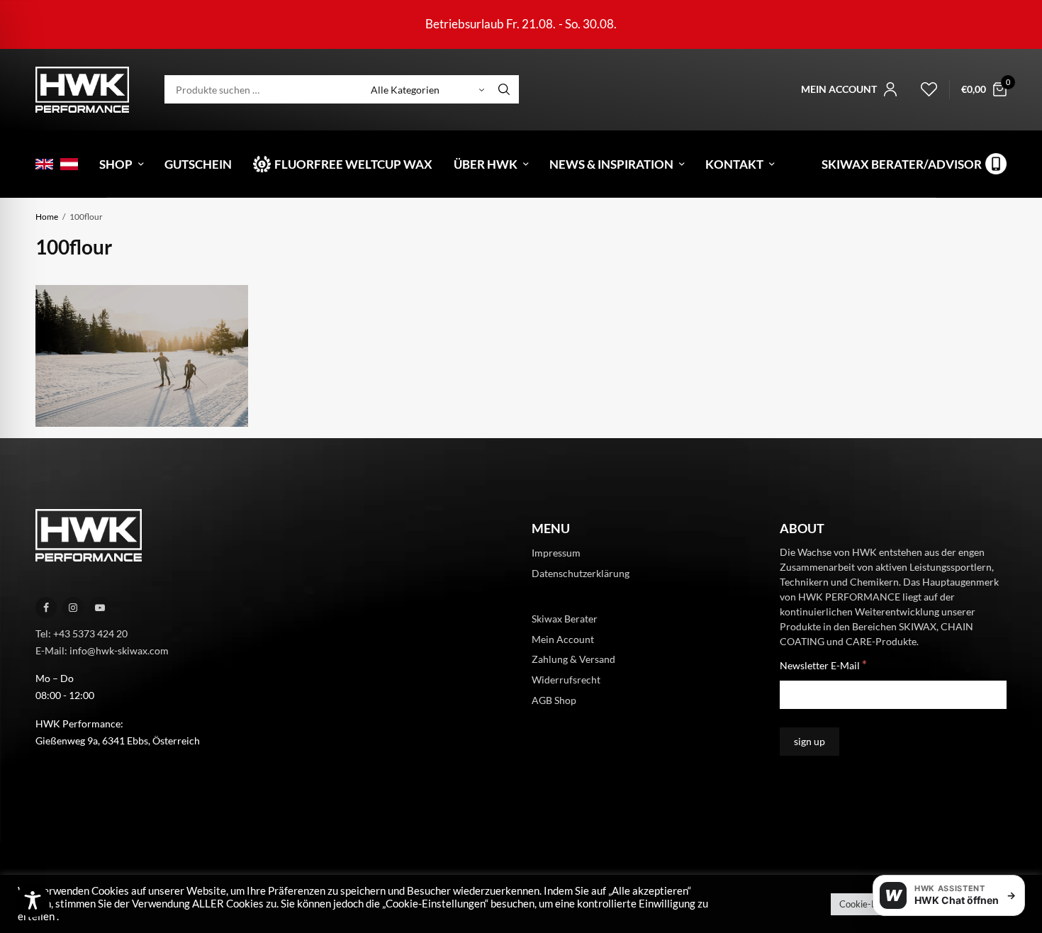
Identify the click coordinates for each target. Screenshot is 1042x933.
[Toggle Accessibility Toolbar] (32, 900)
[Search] (504, 89)
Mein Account (563, 638)
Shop (116, 164)
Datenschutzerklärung (580, 573)
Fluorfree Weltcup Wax (353, 164)
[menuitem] (44, 164)
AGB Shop (554, 700)
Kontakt (734, 164)
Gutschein (198, 164)
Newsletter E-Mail (823, 664)
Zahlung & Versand (573, 659)
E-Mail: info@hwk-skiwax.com (102, 650)
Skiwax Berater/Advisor (902, 164)
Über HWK (485, 164)
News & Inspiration (611, 164)
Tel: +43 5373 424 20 (81, 633)
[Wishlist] (923, 89)
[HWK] (82, 90)
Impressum (556, 553)
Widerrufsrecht (566, 680)
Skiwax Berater (565, 619)
